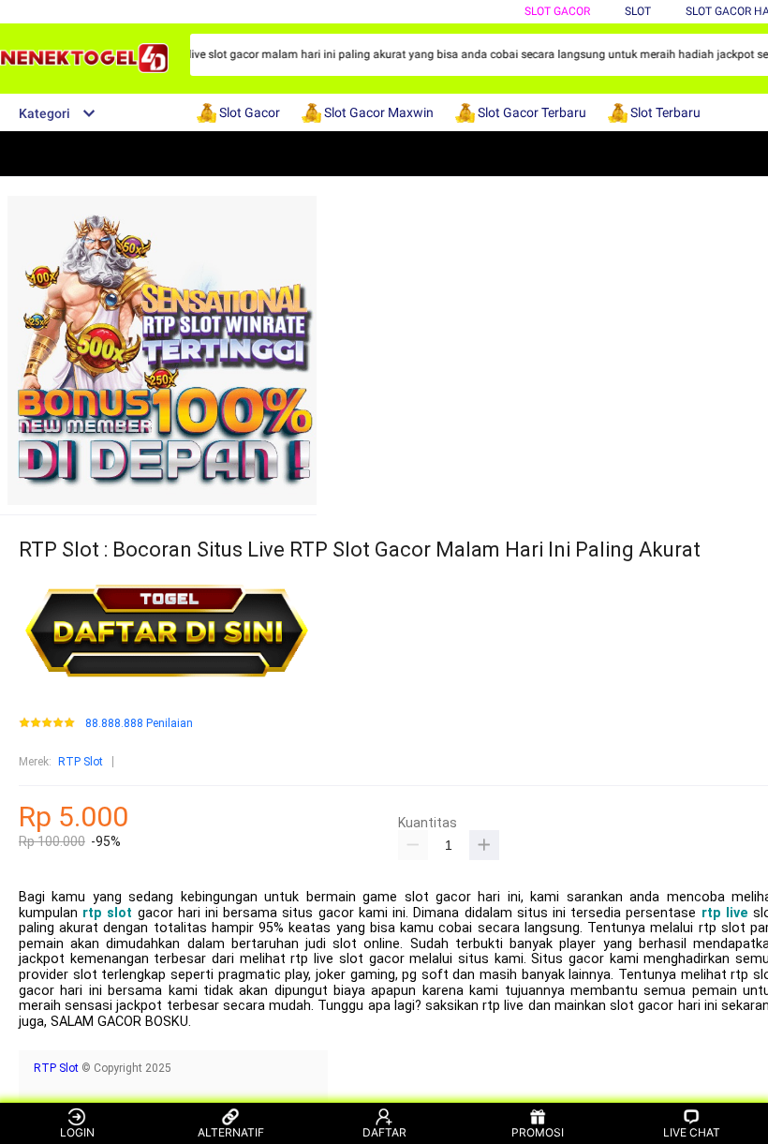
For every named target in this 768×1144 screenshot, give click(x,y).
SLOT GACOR (557, 11)
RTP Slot (80, 761)
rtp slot (107, 913)
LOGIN (77, 1132)
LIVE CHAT (691, 1132)
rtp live (725, 913)
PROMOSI (537, 1132)
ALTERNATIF (231, 1132)
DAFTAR (384, 1132)
